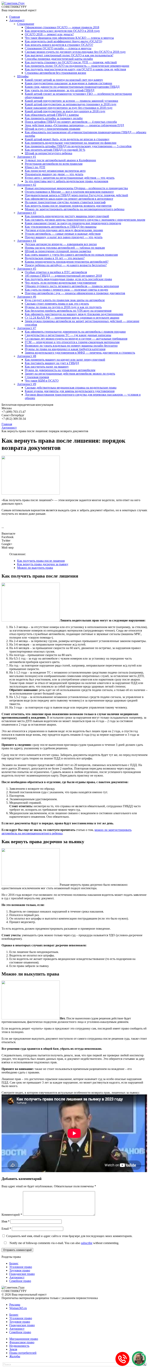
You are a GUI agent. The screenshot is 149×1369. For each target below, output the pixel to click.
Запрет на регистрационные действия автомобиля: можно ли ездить (70, 373)
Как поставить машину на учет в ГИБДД (52, 363)
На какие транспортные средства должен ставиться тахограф (65, 202)
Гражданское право (22, 1274)
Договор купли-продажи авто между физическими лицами (64, 230)
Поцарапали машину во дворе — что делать (54, 174)
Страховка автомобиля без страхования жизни (55, 72)
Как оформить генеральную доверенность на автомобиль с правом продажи (75, 331)
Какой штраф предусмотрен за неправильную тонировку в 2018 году (70, 104)
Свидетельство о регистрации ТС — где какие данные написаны (68, 335)
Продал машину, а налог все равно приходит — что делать (63, 237)
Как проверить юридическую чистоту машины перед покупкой (67, 216)
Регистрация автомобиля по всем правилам (53, 163)
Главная (14, 16)
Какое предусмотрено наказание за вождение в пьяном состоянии (68, 83)
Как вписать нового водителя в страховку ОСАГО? (59, 44)
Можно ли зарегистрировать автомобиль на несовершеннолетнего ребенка (74, 209)
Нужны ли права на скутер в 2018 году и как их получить (63, 307)
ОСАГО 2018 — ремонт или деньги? (49, 34)
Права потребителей (22, 1352)
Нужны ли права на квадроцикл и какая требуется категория (65, 349)
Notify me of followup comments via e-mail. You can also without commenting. (64, 1243)
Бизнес (13, 1263)
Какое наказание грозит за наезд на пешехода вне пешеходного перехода (73, 223)
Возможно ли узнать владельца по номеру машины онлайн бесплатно (71, 345)
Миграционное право (23, 1338)
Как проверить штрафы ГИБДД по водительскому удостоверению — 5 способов (78, 146)
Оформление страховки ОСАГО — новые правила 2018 (62, 27)
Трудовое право (19, 1270)
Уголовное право (20, 1267)
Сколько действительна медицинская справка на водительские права (70, 387)
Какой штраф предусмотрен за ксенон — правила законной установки (71, 100)
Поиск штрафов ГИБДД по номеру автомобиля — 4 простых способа (71, 121)
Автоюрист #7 (26, 328)
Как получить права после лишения (41, 560)
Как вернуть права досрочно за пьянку (42, 564)
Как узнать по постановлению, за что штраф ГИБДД (59, 90)
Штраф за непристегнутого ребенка (48, 153)
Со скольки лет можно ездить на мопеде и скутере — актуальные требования (76, 338)
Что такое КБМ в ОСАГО (42, 380)
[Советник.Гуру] (13, 3)
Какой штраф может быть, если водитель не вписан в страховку (67, 139)
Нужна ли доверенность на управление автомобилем (60, 370)
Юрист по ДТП (35, 167)
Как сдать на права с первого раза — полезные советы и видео (66, 289)
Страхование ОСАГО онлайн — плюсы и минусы (58, 48)
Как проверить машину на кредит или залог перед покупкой (65, 359)
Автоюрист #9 (26, 384)
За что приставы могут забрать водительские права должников (66, 181)
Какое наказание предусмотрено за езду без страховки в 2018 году (69, 107)
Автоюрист (16, 20)
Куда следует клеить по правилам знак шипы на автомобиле (65, 300)
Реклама (14, 1304)
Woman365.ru (18, 1308)
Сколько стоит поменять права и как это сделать (57, 303)
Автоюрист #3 (26, 212)
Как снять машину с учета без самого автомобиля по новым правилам (71, 254)
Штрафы (23, 76)
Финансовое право (21, 1342)
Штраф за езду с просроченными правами (52, 128)
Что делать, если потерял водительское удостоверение (60, 282)
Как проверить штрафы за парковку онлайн (54, 118)
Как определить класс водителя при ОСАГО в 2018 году (62, 30)
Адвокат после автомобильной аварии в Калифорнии (60, 160)
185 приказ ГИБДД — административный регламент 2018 (63, 275)
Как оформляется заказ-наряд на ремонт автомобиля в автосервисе (69, 198)
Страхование (25, 23)
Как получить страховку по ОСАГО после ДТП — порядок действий (71, 62)
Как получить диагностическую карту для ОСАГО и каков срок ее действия (75, 69)
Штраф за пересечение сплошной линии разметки (58, 251)
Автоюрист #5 (26, 268)
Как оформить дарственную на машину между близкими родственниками (74, 314)
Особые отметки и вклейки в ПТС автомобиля (56, 272)
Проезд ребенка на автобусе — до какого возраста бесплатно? (66, 265)
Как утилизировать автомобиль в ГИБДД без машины (60, 226)
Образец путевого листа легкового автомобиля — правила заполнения (72, 286)
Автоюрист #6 (26, 296)
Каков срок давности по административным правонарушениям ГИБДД (72, 86)
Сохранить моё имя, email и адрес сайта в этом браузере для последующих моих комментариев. (69, 1236)
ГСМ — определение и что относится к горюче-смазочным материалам (72, 342)
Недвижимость (19, 1345)
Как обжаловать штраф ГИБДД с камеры (52, 114)
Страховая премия (37, 377)
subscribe (86, 1243)
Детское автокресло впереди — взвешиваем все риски (61, 244)
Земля (13, 1349)
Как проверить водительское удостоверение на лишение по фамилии (70, 142)
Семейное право (20, 1281)
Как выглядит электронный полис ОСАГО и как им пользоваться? (69, 55)
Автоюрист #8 (26, 356)
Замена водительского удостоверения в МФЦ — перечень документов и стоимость (80, 352)
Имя (6, 1221)
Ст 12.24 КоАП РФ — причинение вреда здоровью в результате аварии (72, 317)
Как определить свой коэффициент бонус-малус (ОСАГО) (63, 41)
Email (6, 1228)
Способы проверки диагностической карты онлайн (59, 58)
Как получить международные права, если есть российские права (68, 279)
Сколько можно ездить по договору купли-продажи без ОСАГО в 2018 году (75, 51)
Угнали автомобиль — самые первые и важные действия (62, 233)
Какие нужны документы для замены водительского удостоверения (69, 391)
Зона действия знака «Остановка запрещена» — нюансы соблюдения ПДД (74, 125)
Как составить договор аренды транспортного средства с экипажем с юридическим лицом (85, 219)
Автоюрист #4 (26, 240)
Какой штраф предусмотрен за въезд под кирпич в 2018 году (65, 111)
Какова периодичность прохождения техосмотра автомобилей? (66, 261)
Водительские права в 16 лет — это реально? (55, 258)
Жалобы (14, 1356)
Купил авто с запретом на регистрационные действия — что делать (69, 177)
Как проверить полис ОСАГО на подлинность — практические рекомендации (77, 65)
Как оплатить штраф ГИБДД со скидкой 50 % (55, 149)
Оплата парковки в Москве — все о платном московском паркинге (69, 191)
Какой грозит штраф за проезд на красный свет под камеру (64, 79)
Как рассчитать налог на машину (47, 366)
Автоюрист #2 (26, 184)
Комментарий (12, 1214)
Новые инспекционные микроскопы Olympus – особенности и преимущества (76, 188)
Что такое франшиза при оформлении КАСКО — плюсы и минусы (69, 37)
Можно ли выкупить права (35, 567)
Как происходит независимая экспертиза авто (55, 170)
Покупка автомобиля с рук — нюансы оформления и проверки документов (75, 293)
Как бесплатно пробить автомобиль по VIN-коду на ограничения (68, 310)
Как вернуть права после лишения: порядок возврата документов (68, 205)
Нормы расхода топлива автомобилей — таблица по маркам (65, 247)
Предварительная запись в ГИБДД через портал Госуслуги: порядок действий (76, 195)
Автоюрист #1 (26, 156)
